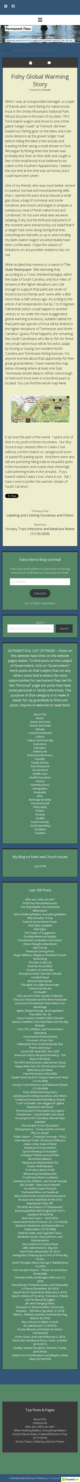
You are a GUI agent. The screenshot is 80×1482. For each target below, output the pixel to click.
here (62, 383)
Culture (40, 736)
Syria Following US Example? (40, 1151)
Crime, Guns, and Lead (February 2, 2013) (40, 1337)
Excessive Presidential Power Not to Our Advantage (40, 1005)
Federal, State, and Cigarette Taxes (40, 1233)
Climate (46, 90)
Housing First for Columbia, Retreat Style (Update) (40, 1120)
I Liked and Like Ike (40, 988)
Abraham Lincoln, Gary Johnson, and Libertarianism (40, 1238)
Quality (40, 818)
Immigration (40, 788)
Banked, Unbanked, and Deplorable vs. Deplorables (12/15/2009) (40, 1227)
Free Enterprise (40, 766)
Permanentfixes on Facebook (40, 1192)
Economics (40, 744)
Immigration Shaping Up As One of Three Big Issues (40, 1257)
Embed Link (40, 751)
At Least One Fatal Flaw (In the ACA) (40, 1199)
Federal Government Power (40, 921)
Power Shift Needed (40, 1166)
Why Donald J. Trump (40, 918)
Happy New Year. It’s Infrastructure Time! (40, 1066)
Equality (40, 759)
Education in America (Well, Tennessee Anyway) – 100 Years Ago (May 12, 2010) (40, 1309)
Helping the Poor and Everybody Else (40, 1044)
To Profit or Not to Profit (40, 1170)
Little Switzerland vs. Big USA (40, 1248)
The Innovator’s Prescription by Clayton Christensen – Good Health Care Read (40, 1112)
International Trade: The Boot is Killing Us (40, 1140)
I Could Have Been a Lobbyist (40, 1177)
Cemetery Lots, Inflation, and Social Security (40, 1181)
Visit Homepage (40, 34)
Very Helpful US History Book (40, 1244)
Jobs (40, 796)
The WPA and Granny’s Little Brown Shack (40, 1062)
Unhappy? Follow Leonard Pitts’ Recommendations (40, 1157)
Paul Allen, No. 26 (40, 1014)
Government (40, 770)
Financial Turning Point (40, 951)
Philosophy (40, 807)
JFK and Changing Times (40, 1303)
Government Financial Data (40, 1036)
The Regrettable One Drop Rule (40, 907)
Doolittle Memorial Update (40, 936)
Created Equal (40, 977)
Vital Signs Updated (40, 925)
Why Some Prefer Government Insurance (40, 1196)
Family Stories (40, 762)
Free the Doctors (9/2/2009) (40, 1073)
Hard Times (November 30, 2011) (40, 1251)
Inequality (40, 792)
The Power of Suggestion (40, 933)
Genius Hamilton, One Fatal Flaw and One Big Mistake (40, 1023)
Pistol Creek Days (40, 1047)
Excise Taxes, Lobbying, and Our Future (40, 1441)
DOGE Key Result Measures (40, 903)
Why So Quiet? (40, 1133)
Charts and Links (40, 722)
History (40, 781)
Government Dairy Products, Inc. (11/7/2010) (40, 1222)
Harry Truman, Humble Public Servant (40, 1018)
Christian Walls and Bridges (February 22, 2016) (40, 1279)
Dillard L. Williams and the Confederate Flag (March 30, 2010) (40, 1316)
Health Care (40, 773)
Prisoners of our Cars (40, 1040)
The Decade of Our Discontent (40, 1125)
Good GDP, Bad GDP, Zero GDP (40, 1051)
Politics (40, 811)
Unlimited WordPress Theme (27, 1478)
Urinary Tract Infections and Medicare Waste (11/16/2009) (40, 1086)
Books (40, 718)
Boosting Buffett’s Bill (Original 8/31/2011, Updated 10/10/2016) (40, 1212)
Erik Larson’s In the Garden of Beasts (40, 996)
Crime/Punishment (40, 733)
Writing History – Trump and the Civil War (40, 1129)
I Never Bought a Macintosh (40, 944)
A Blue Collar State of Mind (40, 1144)
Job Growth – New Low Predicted (40, 1185)
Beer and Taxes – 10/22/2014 (40, 1218)
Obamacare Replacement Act (40, 1162)
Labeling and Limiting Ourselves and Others (40, 515)
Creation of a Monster (40, 970)
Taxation (40, 833)
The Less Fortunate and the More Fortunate (40, 999)
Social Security (40, 822)
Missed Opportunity (40, 981)
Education (40, 748)
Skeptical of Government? (40, 1148)
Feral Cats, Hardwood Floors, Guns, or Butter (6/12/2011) (40, 1342)
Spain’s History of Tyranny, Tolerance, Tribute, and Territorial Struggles (40, 1297)
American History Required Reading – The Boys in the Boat (40, 1057)
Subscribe (40, 593)
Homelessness (40, 785)
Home (7, 50)
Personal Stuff (40, 803)
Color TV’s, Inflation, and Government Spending (40, 1031)
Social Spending (40, 825)
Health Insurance (40, 777)
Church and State (40, 725)
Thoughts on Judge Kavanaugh (40, 984)
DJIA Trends (40, 947)
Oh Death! (40, 992)
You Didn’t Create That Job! (40, 1188)
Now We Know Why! (40, 966)
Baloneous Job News (40, 1070)
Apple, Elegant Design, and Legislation (40, 1010)
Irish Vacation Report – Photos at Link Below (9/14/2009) (40, 1272)
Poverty (40, 814)
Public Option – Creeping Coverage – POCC (40, 1136)
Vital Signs (40, 929)
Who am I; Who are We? (40, 899)
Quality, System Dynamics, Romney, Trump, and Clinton (40, 1349)
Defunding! (40, 959)
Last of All (40, 866)
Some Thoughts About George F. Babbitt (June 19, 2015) (40, 1264)
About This (40, 714)
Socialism (40, 829)
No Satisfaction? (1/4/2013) (40, 1325)
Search (40, 622)
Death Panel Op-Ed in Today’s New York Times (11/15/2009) (40, 1079)
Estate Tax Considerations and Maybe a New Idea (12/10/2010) (40, 1357)
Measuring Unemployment (40, 1173)
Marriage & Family (40, 799)
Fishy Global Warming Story (40, 1092)
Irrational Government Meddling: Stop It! (40, 1099)
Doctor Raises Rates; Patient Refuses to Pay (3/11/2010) (40, 1436)
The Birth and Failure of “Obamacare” (40, 1207)
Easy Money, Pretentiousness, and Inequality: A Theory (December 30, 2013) (40, 1286)
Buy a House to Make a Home (40, 1322)
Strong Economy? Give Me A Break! (40, 973)
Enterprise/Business (40, 755)
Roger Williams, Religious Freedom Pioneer (40, 955)
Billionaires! (40, 910)
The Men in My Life (40, 962)
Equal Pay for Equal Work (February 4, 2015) (40, 1292)
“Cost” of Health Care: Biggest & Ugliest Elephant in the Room (40, 1105)
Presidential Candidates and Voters (40, 940)
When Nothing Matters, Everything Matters (40, 914)
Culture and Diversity (40, 740)
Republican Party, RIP (40, 1203)
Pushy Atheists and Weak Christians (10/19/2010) (40, 1331)
